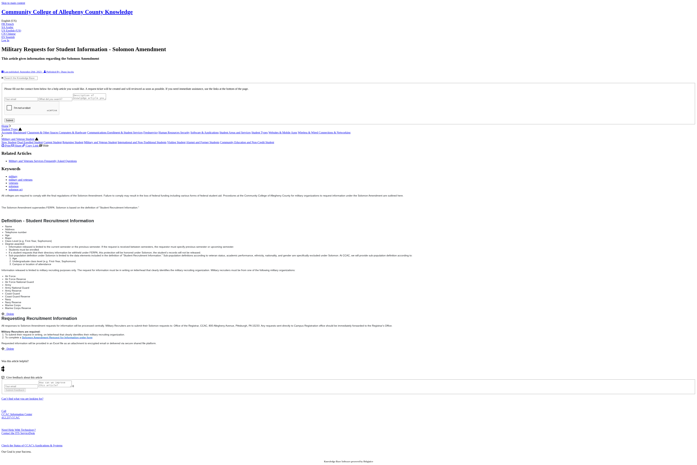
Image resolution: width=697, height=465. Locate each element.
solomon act (16, 189)
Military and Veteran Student (17, 139)
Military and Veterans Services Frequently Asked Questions (43, 161)
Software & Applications (204, 132)
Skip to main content (13, 3)
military (13, 176)
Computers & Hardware (72, 132)
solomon (14, 186)
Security (185, 132)
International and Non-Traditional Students (142, 142)
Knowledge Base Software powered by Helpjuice (348, 461)
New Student (9, 142)
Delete (10, 314)
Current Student (53, 142)
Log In (5, 40)
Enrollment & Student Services (125, 132)
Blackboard (19, 132)
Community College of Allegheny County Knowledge (67, 12)
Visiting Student (176, 142)
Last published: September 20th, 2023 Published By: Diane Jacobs (39, 71)
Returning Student (72, 142)
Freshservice (150, 132)
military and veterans (20, 179)
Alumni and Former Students (202, 142)
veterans (13, 183)
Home (5, 126)
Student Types (9, 129)
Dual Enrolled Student (30, 142)
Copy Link (32, 145)
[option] (348, 24)
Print (7, 145)
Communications (97, 132)
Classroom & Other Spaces (43, 132)
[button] (348, 20)
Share (18, 145)
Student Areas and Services (235, 132)
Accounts (6, 132)
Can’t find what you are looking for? (22, 398)
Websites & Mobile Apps (282, 132)
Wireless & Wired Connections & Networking (324, 132)
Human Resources (169, 132)
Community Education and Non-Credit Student (247, 142)
